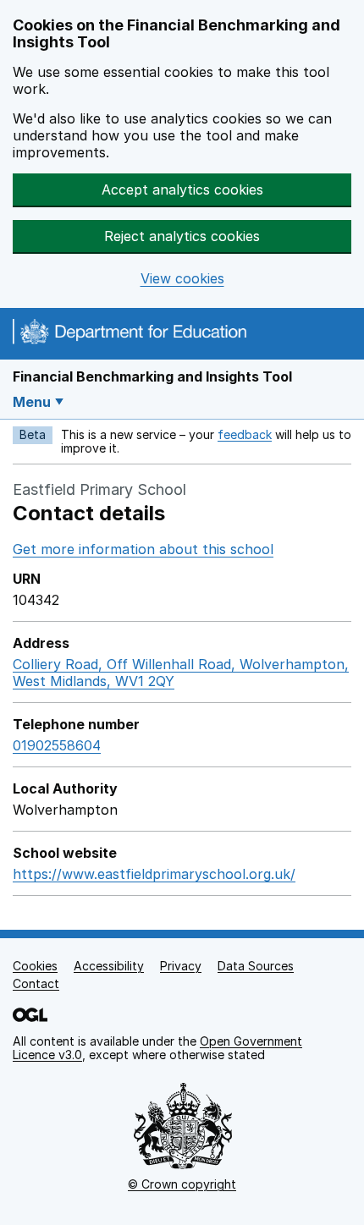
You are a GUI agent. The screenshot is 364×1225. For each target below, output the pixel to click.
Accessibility (109, 966)
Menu (32, 401)
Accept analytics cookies (182, 189)
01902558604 (57, 745)
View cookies (182, 279)
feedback (245, 434)
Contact (36, 983)
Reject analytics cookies (182, 236)
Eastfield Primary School (99, 489)
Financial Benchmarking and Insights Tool (152, 376)
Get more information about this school (143, 549)
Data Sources (256, 966)
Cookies (35, 966)
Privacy (180, 966)
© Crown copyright (182, 1184)
